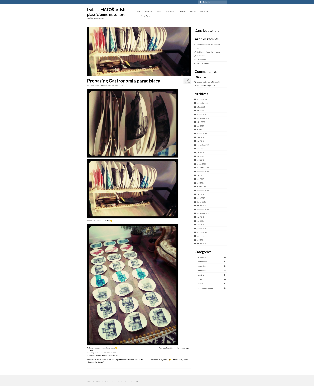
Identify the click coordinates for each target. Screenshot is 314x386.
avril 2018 (200, 160)
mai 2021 (200, 111)
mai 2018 (200, 156)
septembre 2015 (203, 213)
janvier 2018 (201, 164)
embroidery (202, 262)
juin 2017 (200, 175)
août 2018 (200, 149)
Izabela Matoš (95, 85)
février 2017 (201, 187)
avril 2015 (200, 225)
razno (200, 279)
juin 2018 (200, 152)
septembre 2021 (203, 103)
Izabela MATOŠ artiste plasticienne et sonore (106, 12)
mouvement (202, 271)
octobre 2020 (202, 114)
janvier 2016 (201, 206)
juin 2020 (200, 126)
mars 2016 (201, 198)
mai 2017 (200, 179)
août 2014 (200, 236)
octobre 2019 (202, 133)
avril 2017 (200, 183)
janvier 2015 (201, 228)
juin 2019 (200, 141)
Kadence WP (134, 381)
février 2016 (201, 202)
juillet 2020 (201, 122)
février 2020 (201, 130)
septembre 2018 (203, 145)
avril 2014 (200, 240)
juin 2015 (200, 217)
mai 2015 (200, 221)
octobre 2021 (202, 99)
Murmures (201, 56)
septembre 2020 (203, 118)
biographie (216, 82)
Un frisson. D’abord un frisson (208, 52)
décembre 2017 (203, 168)
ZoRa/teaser (201, 60)
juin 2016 (200, 194)
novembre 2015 (203, 209)
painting (201, 275)
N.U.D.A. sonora (203, 63)
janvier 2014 (201, 244)
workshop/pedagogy (206, 288)
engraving (115, 85)
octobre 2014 (202, 232)
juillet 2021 (201, 107)
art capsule (202, 257)
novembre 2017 (203, 171)
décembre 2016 (203, 190)
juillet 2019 (201, 137)
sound (200, 284)
